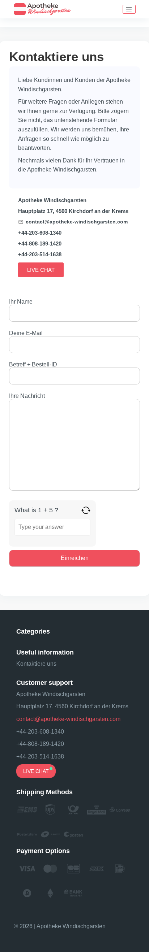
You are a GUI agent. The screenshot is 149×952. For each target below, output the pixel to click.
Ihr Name (21, 302)
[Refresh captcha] (85, 510)
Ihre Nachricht (27, 396)
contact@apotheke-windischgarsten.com (77, 222)
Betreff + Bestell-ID (33, 365)
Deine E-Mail (26, 333)
